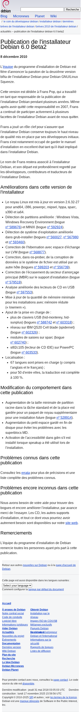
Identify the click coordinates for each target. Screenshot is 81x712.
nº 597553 (24, 292)
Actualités (8, 632)
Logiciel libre (9, 620)
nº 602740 (18, 342)
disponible (28, 683)
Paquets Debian (39, 628)
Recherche (8, 658)
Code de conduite (12, 617)
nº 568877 (37, 252)
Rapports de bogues (41, 647)
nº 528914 (64, 417)
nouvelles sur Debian (35, 565)
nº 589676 (13, 227)
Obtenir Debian (39, 609)
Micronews (21, 16)
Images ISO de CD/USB (43, 620)
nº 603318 (63, 322)
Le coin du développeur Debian (21, 21)
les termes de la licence (63, 697)
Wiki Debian (9, 651)
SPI (31, 697)
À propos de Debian (13, 609)
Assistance (37, 632)
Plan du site (9, 654)
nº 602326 (29, 332)
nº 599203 (41, 267)
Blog (3, 16)
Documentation (11, 643)
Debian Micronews (13, 666)
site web (71, 523)
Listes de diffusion (40, 651)
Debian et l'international (43, 636)
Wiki (53, 16)
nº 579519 (13, 282)
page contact (60, 679)
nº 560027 (54, 237)
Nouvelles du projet (13, 636)
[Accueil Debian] (6, 7)
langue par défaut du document (46, 589)
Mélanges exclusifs (41, 624)
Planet (39, 16)
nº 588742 (44, 322)
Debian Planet (10, 669)
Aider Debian (9, 628)
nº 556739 (61, 267)
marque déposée (29, 701)
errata (25, 473)
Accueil (6, 603)
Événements (9, 639)
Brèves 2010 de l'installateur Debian (56, 26)
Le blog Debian (11, 662)
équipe (8, 67)
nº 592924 (54, 227)
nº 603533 (29, 352)
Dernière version (11, 647)
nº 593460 (16, 242)
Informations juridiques (15, 624)
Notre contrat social (13, 613)
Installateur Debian (50, 21)
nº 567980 (71, 237)
